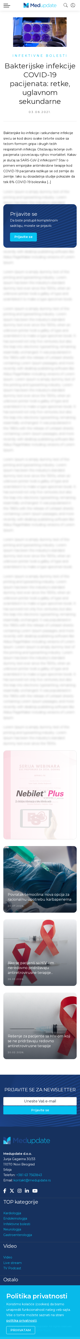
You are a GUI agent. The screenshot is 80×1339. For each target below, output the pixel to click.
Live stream (12, 1262)
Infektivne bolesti (16, 1224)
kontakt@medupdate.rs (32, 1180)
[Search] (65, 5)
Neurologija (12, 1229)
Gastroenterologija (17, 1234)
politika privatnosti (21, 1321)
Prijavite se (23, 237)
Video (7, 1257)
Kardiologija (12, 1213)
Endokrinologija (15, 1218)
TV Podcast (12, 1268)
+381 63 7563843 (29, 1175)
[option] (40, 795)
